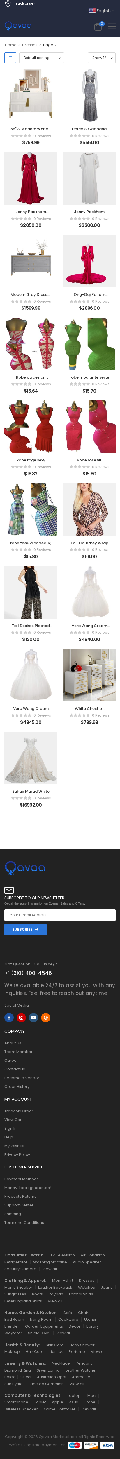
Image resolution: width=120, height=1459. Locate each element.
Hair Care (35, 1351)
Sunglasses (15, 1294)
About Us (12, 1043)
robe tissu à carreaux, (30, 543)
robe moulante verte (89, 377)
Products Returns (20, 1196)
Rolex (9, 1377)
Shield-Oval (39, 1333)
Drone (90, 1402)
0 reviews (42, 136)
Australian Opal (51, 1377)
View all (49, 1269)
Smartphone (16, 1402)
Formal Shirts (81, 1294)
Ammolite (81, 1377)
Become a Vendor (21, 1078)
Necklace (61, 1363)
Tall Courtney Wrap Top (89, 545)
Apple (57, 1402)
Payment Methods (21, 1179)
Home (11, 45)
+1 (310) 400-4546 (28, 973)
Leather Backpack (55, 1287)
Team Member (18, 1052)
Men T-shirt (62, 1280)
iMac (91, 1395)
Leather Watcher (81, 1370)
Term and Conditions (24, 1222)
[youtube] (33, 1017)
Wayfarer (13, 1333)
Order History (16, 1086)
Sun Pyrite (13, 1384)
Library (92, 1326)
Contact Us (14, 1069)
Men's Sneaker (18, 1287)
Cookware (68, 1319)
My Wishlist (14, 1146)
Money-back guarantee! (27, 1188)
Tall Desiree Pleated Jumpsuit (31, 628)
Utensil (90, 1319)
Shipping (12, 1214)
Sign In (10, 1128)
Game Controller (59, 1409)
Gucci (25, 1377)
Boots (37, 1294)
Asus (73, 1402)
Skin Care (55, 1345)
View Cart (13, 1120)
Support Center (18, 1205)
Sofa (67, 1312)
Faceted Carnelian (46, 1384)
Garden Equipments (44, 1326)
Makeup (12, 1351)
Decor (74, 1326)
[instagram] (21, 1017)
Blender (11, 1326)
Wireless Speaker (21, 1409)
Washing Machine (50, 1262)
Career (11, 1060)
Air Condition (93, 1255)
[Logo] (18, 26)
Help (8, 1137)
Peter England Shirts (23, 1301)
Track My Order (18, 1111)
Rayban (56, 1294)
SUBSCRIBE (22, 929)
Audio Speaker (87, 1262)
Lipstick (56, 1351)
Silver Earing (48, 1370)
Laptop (74, 1395)
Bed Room (14, 1319)
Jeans (106, 1287)
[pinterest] (45, 1017)
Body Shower (82, 1345)
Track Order (24, 3)
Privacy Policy (17, 1154)
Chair (83, 1312)
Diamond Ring (17, 1370)
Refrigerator (15, 1262)
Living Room (41, 1319)
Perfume (77, 1351)
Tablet (40, 1402)
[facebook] (9, 1017)
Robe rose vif (89, 460)
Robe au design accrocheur (30, 380)
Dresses (30, 45)
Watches (86, 1287)
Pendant (84, 1363)
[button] (112, 26)
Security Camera (20, 1269)
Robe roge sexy (30, 460)
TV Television (62, 1255)
